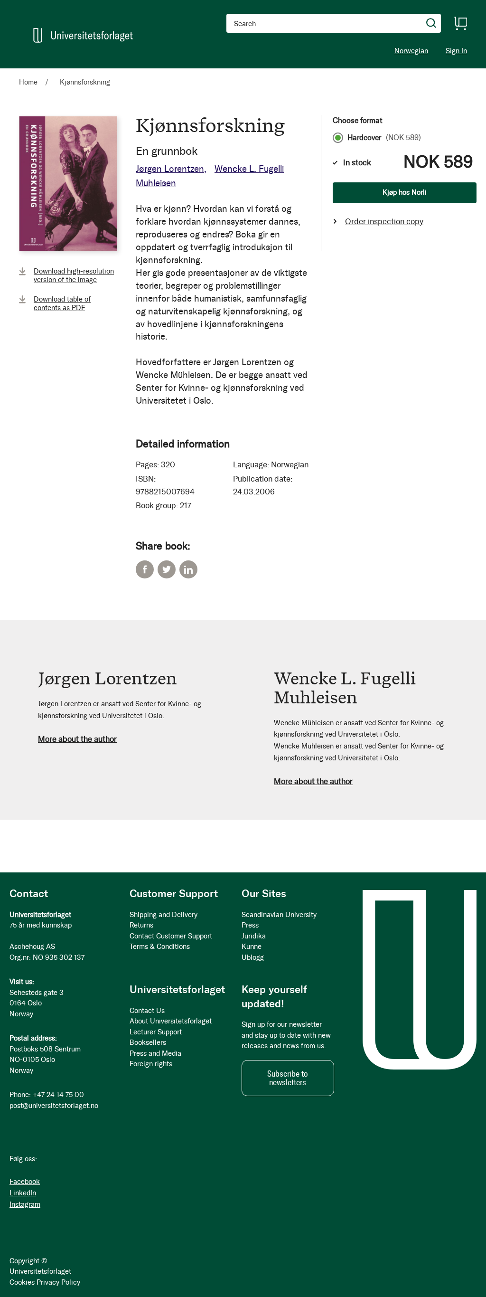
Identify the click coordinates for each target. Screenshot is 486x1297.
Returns (141, 925)
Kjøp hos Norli (405, 192)
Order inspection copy (384, 221)
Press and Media (155, 1053)
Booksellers (148, 1042)
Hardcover (384, 138)
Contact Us (147, 1010)
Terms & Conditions (160, 946)
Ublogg (253, 957)
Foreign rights (151, 1064)
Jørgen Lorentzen (170, 168)
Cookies (22, 1282)
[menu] (130, 73)
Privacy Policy (58, 1282)
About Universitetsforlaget (171, 1021)
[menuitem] (32, 73)
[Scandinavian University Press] (83, 35)
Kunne (252, 946)
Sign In (456, 51)
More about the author (77, 739)
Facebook (145, 569)
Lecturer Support (156, 1032)
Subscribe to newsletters (287, 1078)
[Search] (431, 23)
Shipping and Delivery (163, 914)
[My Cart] (460, 23)
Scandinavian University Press (279, 920)
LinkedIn (188, 569)
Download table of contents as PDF (62, 303)
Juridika (254, 936)
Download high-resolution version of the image (74, 275)
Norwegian (411, 51)
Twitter (167, 569)
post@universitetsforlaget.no (53, 1105)
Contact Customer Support (171, 936)
